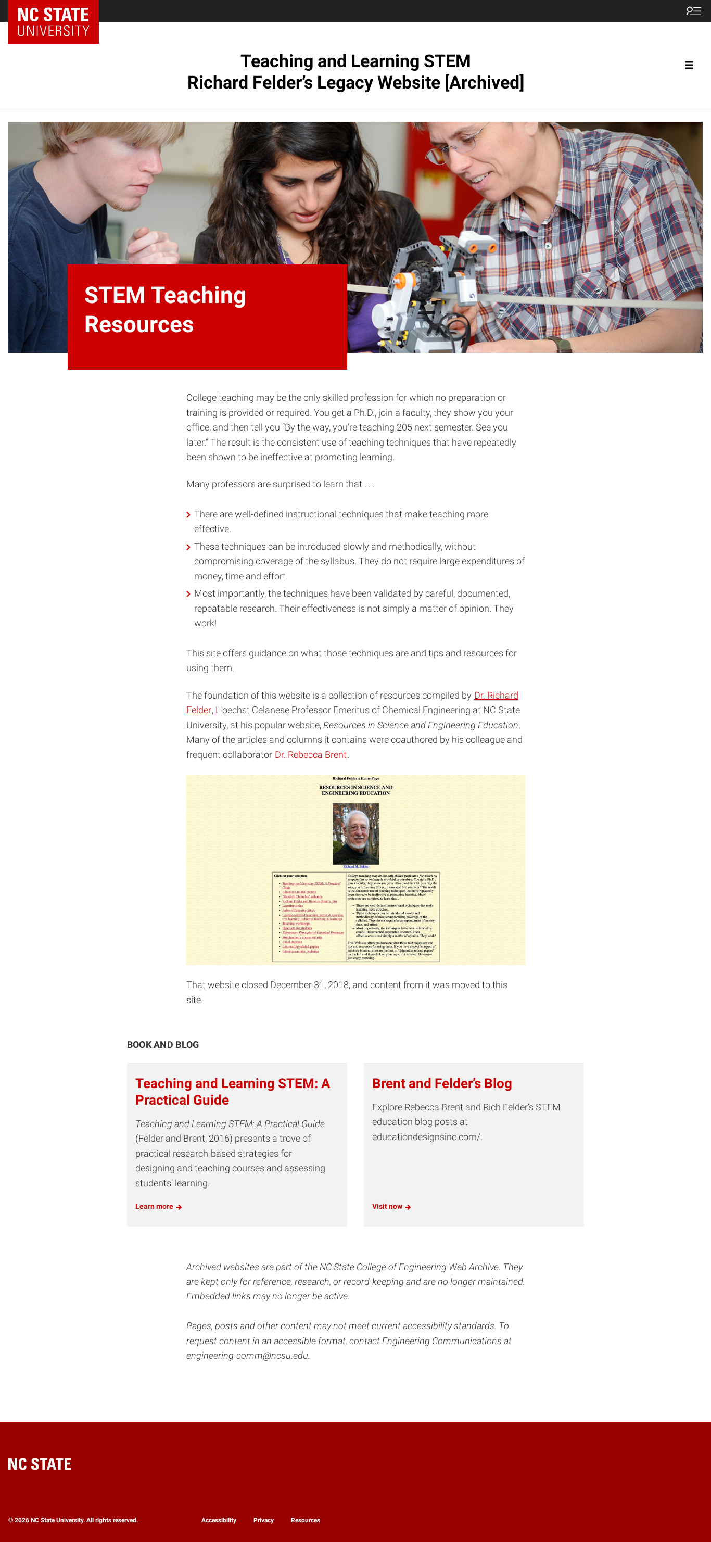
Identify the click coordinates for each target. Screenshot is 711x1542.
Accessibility (218, 1520)
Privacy (263, 1520)
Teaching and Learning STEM (355, 71)
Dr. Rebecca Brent (311, 755)
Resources (305, 1520)
